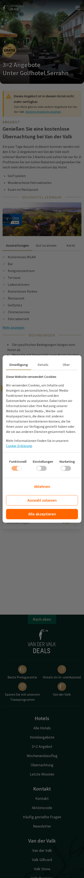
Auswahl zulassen (42, 500)
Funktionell (17, 461)
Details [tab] (43, 364)
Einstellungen (43, 461)
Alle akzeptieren (42, 514)
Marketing (67, 461)
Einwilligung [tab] (18, 364)
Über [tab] (66, 364)
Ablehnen (42, 486)
